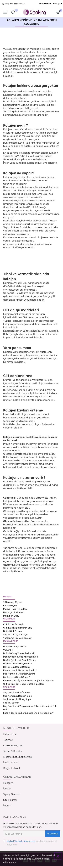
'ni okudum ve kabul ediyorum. (31, 842)
